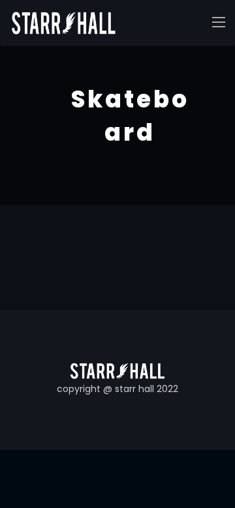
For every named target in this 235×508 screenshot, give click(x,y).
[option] (117, 124)
